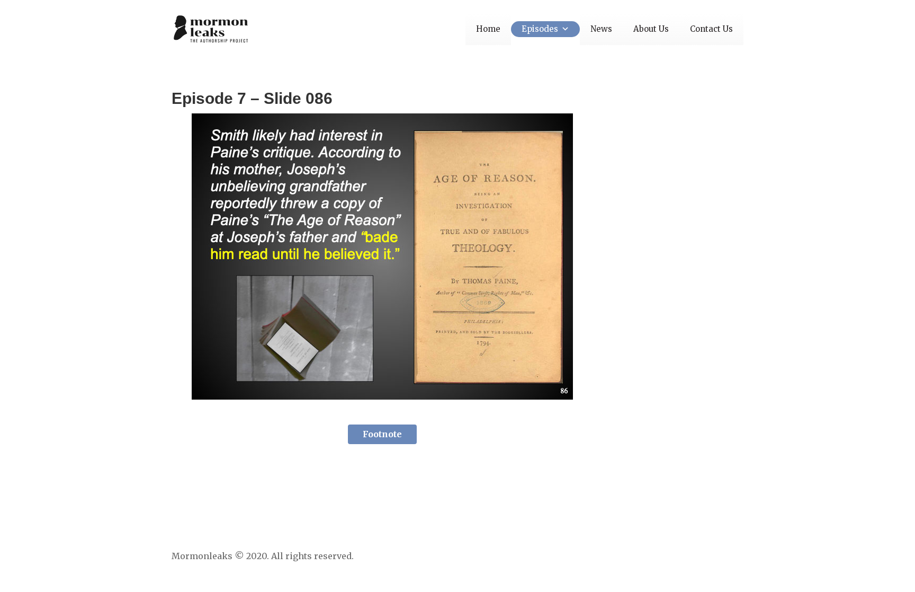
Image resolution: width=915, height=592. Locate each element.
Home (488, 29)
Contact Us (711, 29)
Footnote (382, 434)
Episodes (540, 29)
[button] (563, 29)
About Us (651, 29)
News (601, 29)
